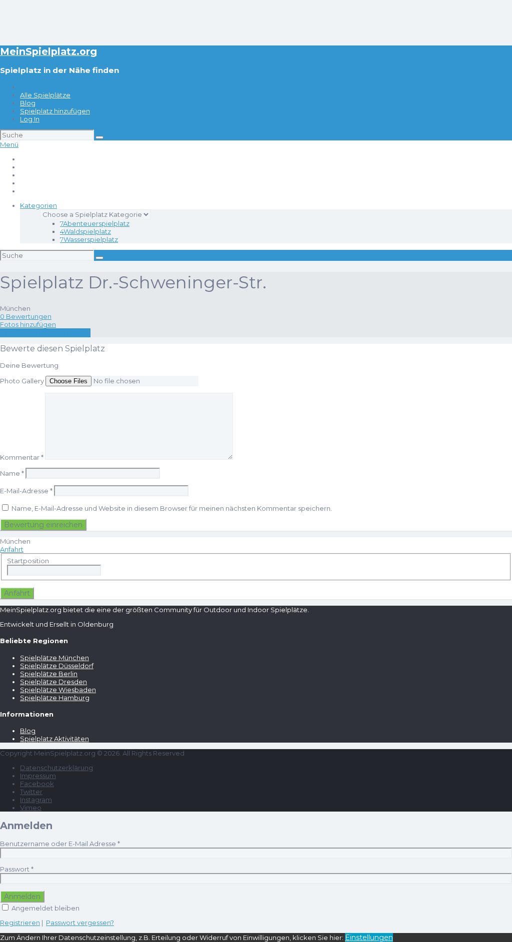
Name (12, 473)
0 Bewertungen (26, 316)
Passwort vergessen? (80, 923)
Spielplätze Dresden (53, 682)
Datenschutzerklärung (56, 768)
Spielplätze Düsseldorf (57, 666)
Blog (28, 103)
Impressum (38, 776)
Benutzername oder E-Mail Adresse (60, 844)
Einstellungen (369, 937)
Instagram (36, 800)
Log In (30, 119)
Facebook (37, 784)
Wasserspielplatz (89, 239)
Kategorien (38, 205)
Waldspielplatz (85, 231)
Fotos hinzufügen (28, 324)
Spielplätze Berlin (49, 674)
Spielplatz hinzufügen (55, 111)
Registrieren (20, 923)
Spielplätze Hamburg (55, 698)
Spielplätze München (54, 658)
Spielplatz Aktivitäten (54, 739)
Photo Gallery (22, 381)
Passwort (17, 869)
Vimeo (31, 808)
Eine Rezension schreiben (45, 332)
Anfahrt (12, 549)
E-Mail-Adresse (26, 491)
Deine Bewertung (29, 365)
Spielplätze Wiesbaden (58, 690)
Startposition (28, 561)
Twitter (31, 792)
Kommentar (22, 457)
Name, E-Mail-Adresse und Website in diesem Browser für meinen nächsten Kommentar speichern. (172, 508)
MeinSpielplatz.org (48, 51)
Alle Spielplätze (45, 95)
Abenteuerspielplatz (95, 223)
